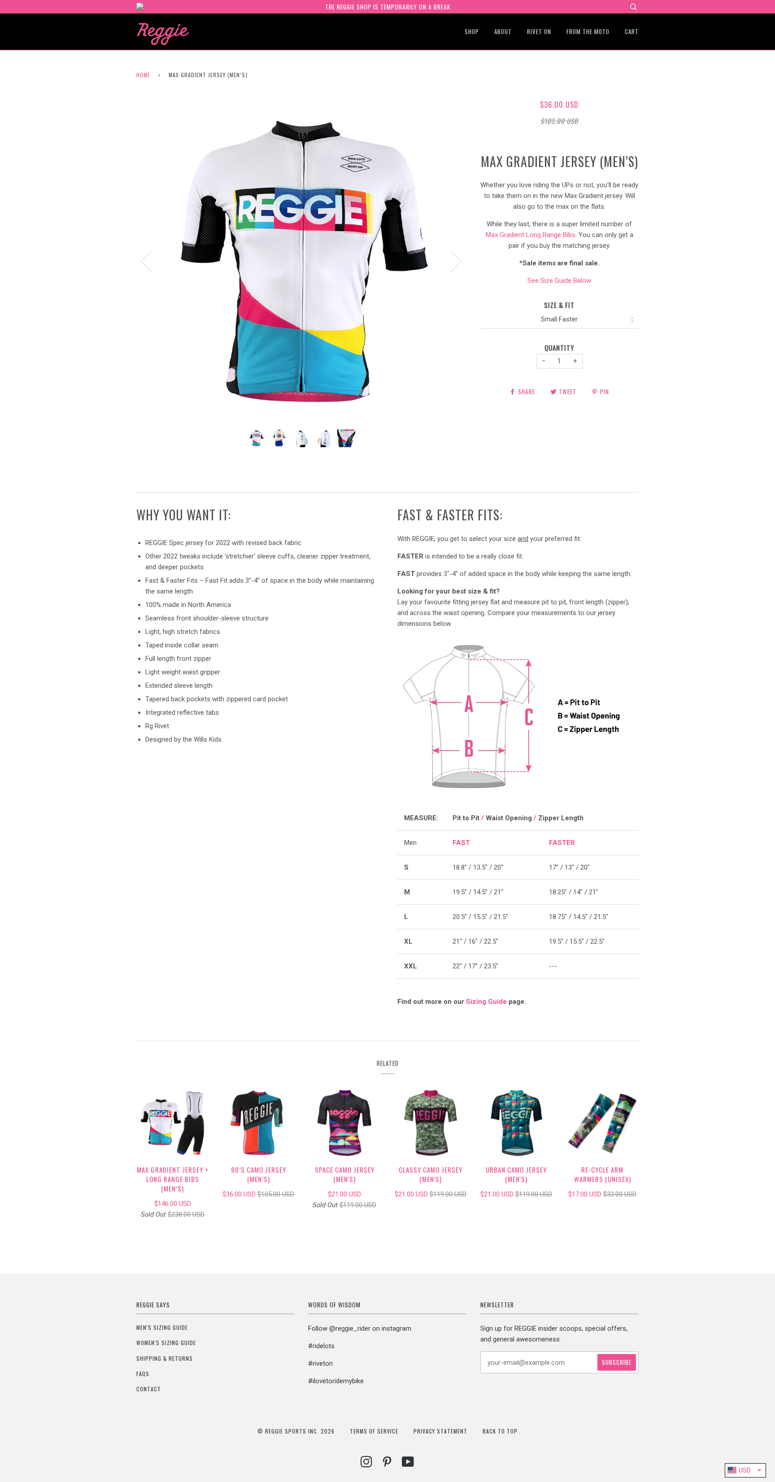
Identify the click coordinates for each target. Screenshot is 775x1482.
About (503, 31)
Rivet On (539, 31)
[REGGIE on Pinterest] (387, 1464)
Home (143, 75)
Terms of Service (374, 1431)
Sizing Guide (486, 1002)
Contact (148, 1389)
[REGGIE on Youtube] (408, 1464)
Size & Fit (559, 305)
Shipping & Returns (164, 1358)
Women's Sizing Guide (166, 1342)
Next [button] (450, 261)
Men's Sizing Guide (162, 1327)
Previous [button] (151, 261)
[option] (301, 260)
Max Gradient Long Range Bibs (530, 235)
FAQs (142, 1373)
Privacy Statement (440, 1431)
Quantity (559, 347)
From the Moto (588, 31)
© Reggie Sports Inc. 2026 (296, 1431)
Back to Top (500, 1431)
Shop (472, 31)
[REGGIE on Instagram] (367, 1464)
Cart (632, 31)
